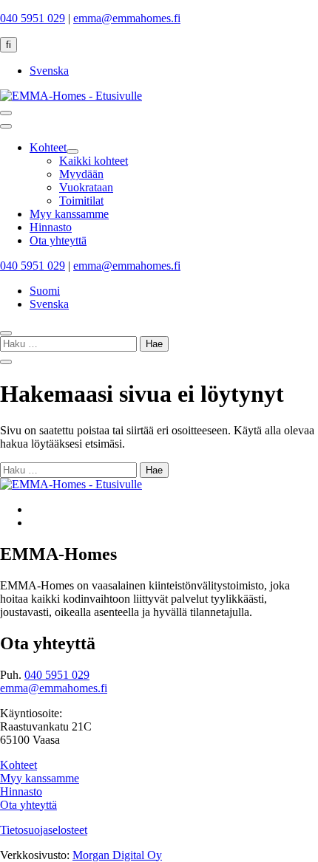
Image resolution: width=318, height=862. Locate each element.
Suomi (45, 290)
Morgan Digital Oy (117, 855)
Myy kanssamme (39, 778)
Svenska (49, 70)
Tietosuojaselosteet (43, 830)
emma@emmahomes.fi (126, 18)
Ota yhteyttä (28, 804)
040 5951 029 (32, 18)
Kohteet (18, 765)
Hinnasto (21, 791)
